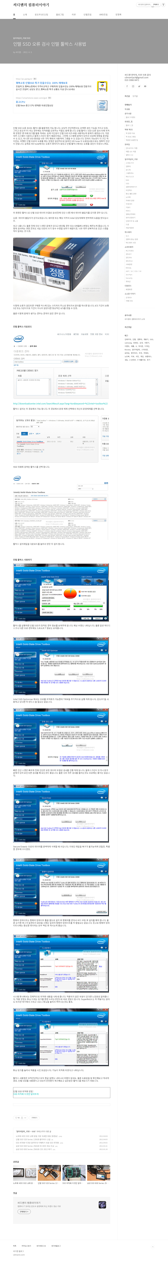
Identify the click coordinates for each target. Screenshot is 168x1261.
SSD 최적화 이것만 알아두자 (26, 1094)
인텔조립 (87, 14)
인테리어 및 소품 (132, 221)
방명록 (118, 14)
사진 (137, 356)
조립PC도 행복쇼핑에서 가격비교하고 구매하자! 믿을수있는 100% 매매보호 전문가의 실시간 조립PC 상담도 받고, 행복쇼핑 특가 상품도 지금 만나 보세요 (53, 88)
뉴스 (127, 236)
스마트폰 (144, 349)
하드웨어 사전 (131, 242)
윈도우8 (129, 257)
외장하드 (129, 190)
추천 (140, 353)
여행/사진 (129, 301)
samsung (128, 342)
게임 (142, 356)
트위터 (139, 86)
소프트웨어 (129, 247)
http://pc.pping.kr (24, 79)
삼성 (141, 342)
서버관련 (129, 264)
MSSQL (129, 267)
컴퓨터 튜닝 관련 (132, 239)
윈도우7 (129, 254)
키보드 (128, 207)
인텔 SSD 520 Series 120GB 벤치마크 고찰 (33, 1139)
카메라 (146, 353)
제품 (132, 346)
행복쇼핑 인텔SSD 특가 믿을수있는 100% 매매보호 (42, 82)
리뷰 (74, 14)
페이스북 (127, 86)
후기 (148, 360)
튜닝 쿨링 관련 (131, 193)
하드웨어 (128, 232)
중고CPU (20, 101)
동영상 (135, 342)
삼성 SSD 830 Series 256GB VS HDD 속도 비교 (35, 1146)
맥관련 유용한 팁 (132, 140)
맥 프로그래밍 (131, 136)
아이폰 (140, 346)
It (136, 346)
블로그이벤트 (130, 117)
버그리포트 (130, 250)
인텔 (134, 339)
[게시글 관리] (25, 1118)
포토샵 (128, 281)
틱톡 (14, 1246)
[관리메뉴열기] (163, 5)
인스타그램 (133, 86)
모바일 (127, 144)
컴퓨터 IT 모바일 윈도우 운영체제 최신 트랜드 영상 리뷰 (39, 1206)
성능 (126, 360)
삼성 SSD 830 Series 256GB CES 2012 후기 (34, 1149)
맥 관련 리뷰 (130, 133)
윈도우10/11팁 (41, 14)
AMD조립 (103, 14)
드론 (127, 224)
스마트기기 (130, 163)
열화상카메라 (130, 214)
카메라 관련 (130, 200)
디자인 (147, 346)
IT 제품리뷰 (141, 360)
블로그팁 (60, 14)
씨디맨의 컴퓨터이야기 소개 (135, 319)
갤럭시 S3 (129, 155)
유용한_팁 (129, 121)
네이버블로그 (56, 1246)
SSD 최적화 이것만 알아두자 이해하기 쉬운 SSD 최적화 (37, 1142)
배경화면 (129, 289)
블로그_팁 (129, 125)
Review (127, 349)
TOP (153, 1247)
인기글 (135, 96)
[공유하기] (22, 1118)
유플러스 (148, 356)
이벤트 (127, 346)
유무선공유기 (130, 217)
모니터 (128, 170)
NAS (127, 180)
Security (129, 278)
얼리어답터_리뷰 (23, 1131)
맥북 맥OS (129, 129)
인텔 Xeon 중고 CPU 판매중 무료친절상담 (34, 105)
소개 (25, 14)
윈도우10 (129, 261)
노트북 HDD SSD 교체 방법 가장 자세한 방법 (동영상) (37, 1136)
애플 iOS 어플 (131, 151)
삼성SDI (129, 297)
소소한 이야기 (130, 293)
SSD (33, 1131)
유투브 (145, 86)
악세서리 (129, 204)
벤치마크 (134, 353)
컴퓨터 (128, 166)
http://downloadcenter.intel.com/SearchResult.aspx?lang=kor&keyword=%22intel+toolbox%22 (60, 403)
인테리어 (128, 339)
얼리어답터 (136, 349)
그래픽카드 (130, 173)
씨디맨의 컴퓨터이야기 (31, 5)
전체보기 (128, 104)
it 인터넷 (132, 360)
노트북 (128, 197)
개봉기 (146, 339)
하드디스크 (130, 176)
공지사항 (128, 113)
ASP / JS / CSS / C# (133, 271)
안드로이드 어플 (131, 148)
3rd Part (129, 274)
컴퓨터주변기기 (131, 187)
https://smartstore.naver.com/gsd (31, 98)
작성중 (127, 109)
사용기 (146, 342)
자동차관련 (130, 228)
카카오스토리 (26, 1246)
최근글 (127, 96)
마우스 (128, 210)
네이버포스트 (41, 1246)
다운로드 (128, 285)
